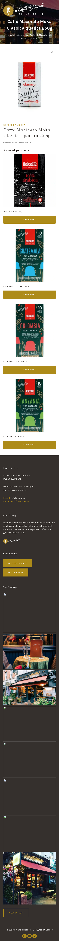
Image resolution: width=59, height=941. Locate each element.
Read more (29, 219)
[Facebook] (24, 936)
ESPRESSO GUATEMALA (16, 286)
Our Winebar (15, 572)
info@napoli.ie (18, 498)
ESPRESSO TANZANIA (15, 436)
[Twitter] (34, 936)
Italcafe (28, 142)
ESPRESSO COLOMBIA (15, 361)
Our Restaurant (17, 563)
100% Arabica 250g (12, 211)
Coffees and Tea (14, 125)
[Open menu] (53, 8)
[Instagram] (29, 936)
